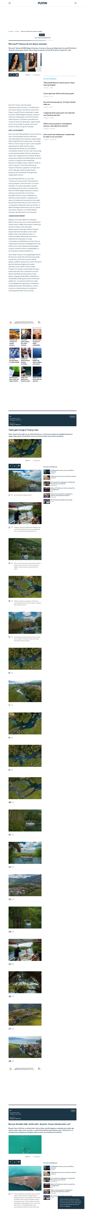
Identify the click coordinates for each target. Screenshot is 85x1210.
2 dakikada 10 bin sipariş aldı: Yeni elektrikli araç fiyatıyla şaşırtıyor (58, 113)
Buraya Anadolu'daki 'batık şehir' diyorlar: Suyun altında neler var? (40, 1124)
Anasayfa (11, 31)
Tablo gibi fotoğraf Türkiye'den (24, 430)
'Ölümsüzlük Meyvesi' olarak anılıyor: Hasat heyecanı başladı (59, 82)
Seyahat (72, 416)
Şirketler (17, 31)
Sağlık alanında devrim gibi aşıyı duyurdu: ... (37, 379)
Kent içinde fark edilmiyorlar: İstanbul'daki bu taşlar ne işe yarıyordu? (59, 134)
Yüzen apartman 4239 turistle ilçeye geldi (54, 93)
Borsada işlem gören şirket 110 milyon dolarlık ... (14, 379)
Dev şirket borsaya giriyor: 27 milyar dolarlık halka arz (57, 101)
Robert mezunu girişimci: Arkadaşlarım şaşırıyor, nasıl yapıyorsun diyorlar (57, 124)
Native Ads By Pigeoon (37, 327)
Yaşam (73, 1110)
